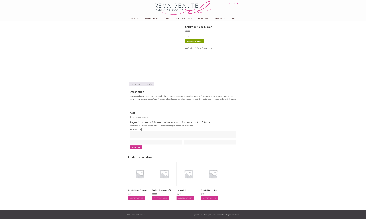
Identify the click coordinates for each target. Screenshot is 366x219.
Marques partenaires (184, 18)
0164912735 (232, 3)
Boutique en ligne (151, 18)
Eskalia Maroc (207, 48)
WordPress (235, 215)
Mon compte (220, 18)
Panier (232, 18)
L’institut (166, 18)
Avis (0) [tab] (149, 84)
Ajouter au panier (194, 41)
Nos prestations (203, 18)
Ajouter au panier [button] (136, 198)
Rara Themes (217, 215)
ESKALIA (198, 48)
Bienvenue (135, 18)
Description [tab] (136, 84)
